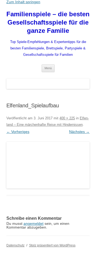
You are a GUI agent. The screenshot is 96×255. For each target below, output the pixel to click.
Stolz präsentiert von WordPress (52, 245)
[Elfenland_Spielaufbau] (48, 165)
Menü (48, 68)
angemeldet (33, 223)
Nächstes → (79, 132)
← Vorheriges (17, 132)
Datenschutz (15, 245)
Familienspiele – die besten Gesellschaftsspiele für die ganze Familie (48, 22)
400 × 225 (67, 118)
